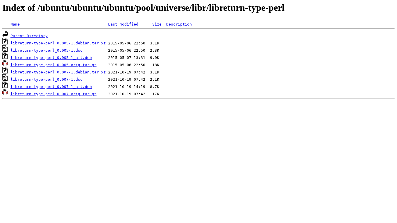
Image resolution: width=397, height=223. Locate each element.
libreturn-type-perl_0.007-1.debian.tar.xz (58, 72)
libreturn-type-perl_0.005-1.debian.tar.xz (58, 43)
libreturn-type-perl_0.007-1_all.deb (51, 86)
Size (157, 24)
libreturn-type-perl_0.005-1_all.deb (51, 57)
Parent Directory (29, 36)
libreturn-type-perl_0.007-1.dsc (46, 79)
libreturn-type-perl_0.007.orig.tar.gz (53, 94)
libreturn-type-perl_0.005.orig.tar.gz (53, 65)
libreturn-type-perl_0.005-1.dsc (46, 50)
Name (15, 24)
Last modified (123, 24)
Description (179, 24)
